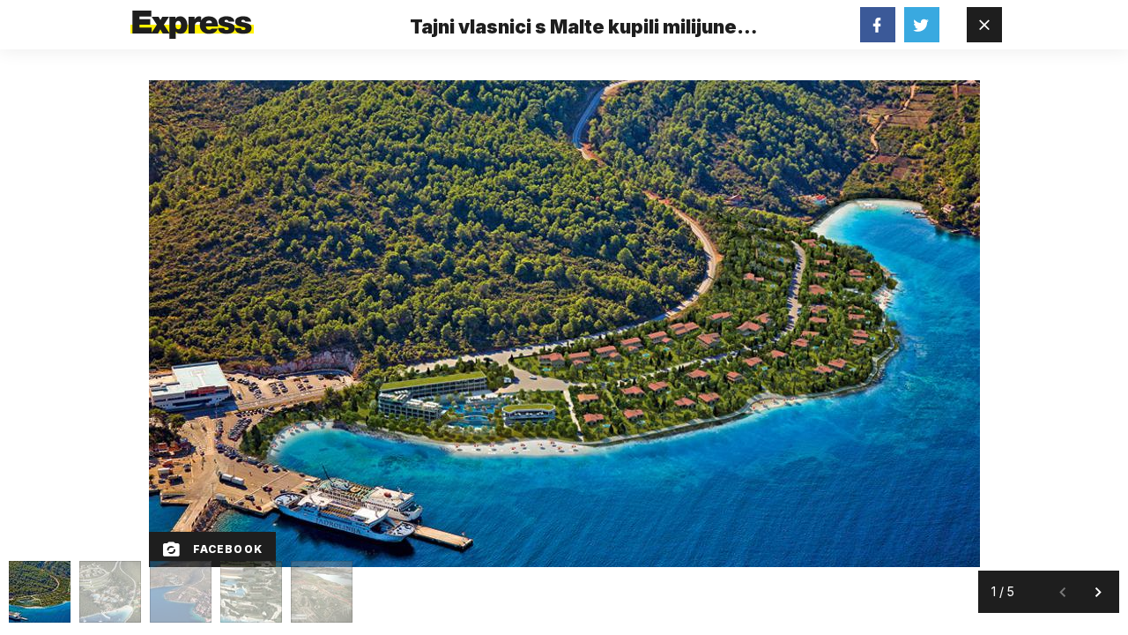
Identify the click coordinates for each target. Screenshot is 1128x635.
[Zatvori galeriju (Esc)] (984, 24)
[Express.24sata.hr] (192, 19)
